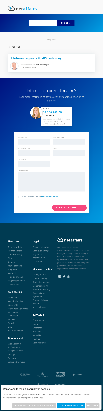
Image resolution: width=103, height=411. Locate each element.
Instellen (92, 406)
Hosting (36, 339)
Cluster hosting (40, 278)
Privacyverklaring (49, 197)
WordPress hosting (41, 289)
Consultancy (38, 320)
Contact (11, 262)
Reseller (12, 319)
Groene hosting (15, 254)
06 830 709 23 (52, 112)
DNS (10, 327)
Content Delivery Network (40, 302)
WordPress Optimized (18, 308)
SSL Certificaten (15, 330)
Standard (37, 331)
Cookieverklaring (40, 251)
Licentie (36, 324)
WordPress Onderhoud (13, 314)
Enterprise (37, 328)
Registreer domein (16, 280)
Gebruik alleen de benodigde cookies (34, 406)
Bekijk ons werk (15, 351)
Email (55, 148)
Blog (10, 258)
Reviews (12, 358)
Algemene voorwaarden (39, 256)
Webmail (12, 273)
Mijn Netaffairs (15, 266)
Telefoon (22, 159)
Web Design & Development (14, 345)
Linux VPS (13, 305)
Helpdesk (51, 40)
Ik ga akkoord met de (40, 197)
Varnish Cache (39, 307)
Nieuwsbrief (13, 284)
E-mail (11, 323)
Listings (11, 354)
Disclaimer (38, 261)
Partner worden (15, 251)
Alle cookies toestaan (71, 406)
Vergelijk (37, 335)
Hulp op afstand (15, 277)
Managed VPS (39, 274)
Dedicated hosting (41, 282)
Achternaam (58, 137)
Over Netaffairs (15, 247)
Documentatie (39, 343)
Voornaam (22, 137)
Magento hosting (40, 286)
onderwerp (23, 170)
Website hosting (15, 301)
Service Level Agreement (39, 295)
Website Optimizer (16, 362)
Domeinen (12, 297)
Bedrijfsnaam (24, 148)
